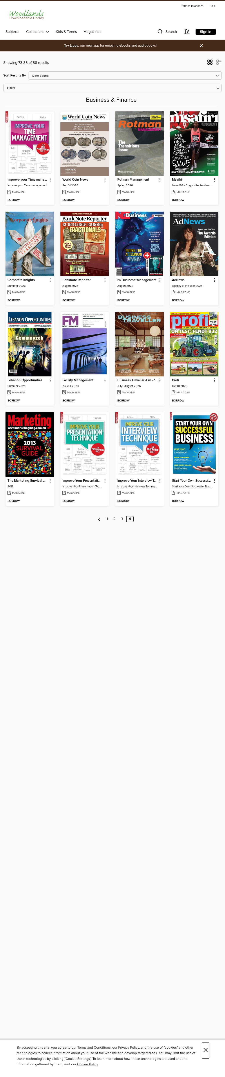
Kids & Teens (66, 31)
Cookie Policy (87, 1064)
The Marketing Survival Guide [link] (27, 481)
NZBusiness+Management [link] (136, 280)
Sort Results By (14, 75)
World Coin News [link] (75, 180)
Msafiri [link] (177, 180)
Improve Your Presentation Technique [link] (82, 481)
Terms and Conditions (94, 1047)
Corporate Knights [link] (21, 280)
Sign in (205, 31)
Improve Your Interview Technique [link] (137, 481)
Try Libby (71, 45)
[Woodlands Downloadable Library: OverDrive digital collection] (27, 15)
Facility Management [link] (77, 380)
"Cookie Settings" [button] (77, 1059)
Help (212, 6)
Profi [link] (175, 380)
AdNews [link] (178, 280)
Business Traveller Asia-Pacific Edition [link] (137, 380)
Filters (11, 88)
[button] (192, 6)
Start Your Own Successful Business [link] (192, 481)
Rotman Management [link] (133, 180)
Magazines (92, 31)
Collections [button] (36, 31)
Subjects (12, 31)
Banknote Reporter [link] (76, 280)
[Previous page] (99, 519)
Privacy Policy (128, 1047)
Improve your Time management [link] (27, 180)
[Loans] (186, 32)
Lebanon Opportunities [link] (24, 380)
